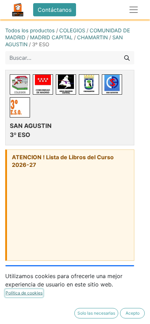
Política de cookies (24, 292)
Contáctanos (55, 9)
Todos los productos (30, 30)
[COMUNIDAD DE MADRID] (43, 84)
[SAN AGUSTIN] (112, 84)
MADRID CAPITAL (51, 37)
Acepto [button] (133, 313)
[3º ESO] (20, 107)
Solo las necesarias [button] (96, 313)
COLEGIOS (72, 30)
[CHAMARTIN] (89, 84)
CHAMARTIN (92, 37)
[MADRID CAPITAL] (66, 84)
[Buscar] (127, 57)
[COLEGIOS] (20, 84)
